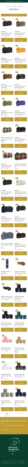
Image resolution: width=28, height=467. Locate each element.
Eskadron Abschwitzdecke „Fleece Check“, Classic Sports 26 (7, 139)
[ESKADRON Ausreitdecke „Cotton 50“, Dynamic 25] (7, 288)
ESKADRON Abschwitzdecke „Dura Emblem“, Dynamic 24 (20, 112)
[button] (12, 453)
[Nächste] (21, 413)
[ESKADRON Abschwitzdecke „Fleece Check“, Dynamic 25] (21, 129)
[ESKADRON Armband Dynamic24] (7, 263)
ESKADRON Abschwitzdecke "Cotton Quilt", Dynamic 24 (7, 59)
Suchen (5, 462)
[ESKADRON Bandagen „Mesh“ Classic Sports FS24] (21, 393)
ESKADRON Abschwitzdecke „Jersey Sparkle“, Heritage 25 (20, 218)
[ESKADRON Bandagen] (7, 315)
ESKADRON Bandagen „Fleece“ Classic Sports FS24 (6, 376)
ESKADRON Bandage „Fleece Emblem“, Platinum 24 (19, 298)
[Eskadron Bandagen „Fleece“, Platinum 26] (7, 393)
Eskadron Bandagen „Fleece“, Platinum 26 (6, 401)
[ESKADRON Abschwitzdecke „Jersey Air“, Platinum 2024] (7, 209)
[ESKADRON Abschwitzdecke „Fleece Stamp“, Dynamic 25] (7, 182)
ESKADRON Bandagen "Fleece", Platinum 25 (6, 348)
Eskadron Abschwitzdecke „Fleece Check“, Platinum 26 (21, 165)
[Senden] (25, 429)
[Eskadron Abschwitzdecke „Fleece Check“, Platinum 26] (21, 156)
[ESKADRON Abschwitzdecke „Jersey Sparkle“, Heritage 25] (21, 209)
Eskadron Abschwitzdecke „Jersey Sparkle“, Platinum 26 (7, 245)
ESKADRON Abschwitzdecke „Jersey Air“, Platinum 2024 (6, 218)
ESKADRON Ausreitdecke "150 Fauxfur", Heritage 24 (20, 272)
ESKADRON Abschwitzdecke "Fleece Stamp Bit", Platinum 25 (20, 59)
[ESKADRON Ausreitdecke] (21, 263)
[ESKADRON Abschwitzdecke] (7, 23)
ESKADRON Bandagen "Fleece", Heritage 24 (19, 323)
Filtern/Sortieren (14, 15)
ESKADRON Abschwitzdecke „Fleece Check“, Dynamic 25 (20, 139)
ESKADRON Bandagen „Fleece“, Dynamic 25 (19, 375)
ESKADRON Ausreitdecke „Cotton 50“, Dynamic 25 (7, 297)
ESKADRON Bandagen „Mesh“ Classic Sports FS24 (20, 402)
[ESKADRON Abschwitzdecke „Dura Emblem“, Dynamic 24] (21, 103)
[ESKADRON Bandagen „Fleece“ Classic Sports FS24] (7, 366)
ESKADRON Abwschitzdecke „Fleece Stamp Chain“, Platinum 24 (20, 246)
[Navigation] (1, 5)
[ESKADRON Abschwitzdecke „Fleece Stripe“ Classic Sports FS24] (21, 182)
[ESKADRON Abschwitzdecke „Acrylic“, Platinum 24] (7, 103)
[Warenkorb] (26, 5)
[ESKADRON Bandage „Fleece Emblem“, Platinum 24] (21, 288)
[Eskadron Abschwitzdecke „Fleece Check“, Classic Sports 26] (7, 129)
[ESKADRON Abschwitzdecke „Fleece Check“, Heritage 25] (7, 156)
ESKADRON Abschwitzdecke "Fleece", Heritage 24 (7, 86)
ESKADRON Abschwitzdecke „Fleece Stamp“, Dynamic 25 (6, 192)
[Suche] (23, 5)
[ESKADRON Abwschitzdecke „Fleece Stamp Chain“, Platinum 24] (21, 235)
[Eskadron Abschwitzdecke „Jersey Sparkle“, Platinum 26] (7, 235)
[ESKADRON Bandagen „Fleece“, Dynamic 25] (21, 366)
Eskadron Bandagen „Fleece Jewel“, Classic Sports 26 (20, 349)
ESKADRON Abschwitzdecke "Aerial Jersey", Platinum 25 (20, 33)
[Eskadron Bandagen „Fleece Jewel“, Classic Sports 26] (21, 340)
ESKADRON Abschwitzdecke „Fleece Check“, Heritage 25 (6, 165)
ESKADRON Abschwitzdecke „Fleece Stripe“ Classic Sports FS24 (21, 192)
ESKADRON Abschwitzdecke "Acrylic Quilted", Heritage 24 (6, 33)
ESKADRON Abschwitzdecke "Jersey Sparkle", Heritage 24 (20, 86)
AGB (14, 462)
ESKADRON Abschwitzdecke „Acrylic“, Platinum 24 (7, 112)
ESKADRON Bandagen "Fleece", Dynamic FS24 (6, 323)
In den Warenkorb (7, 40)
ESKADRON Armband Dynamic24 (6, 272)
